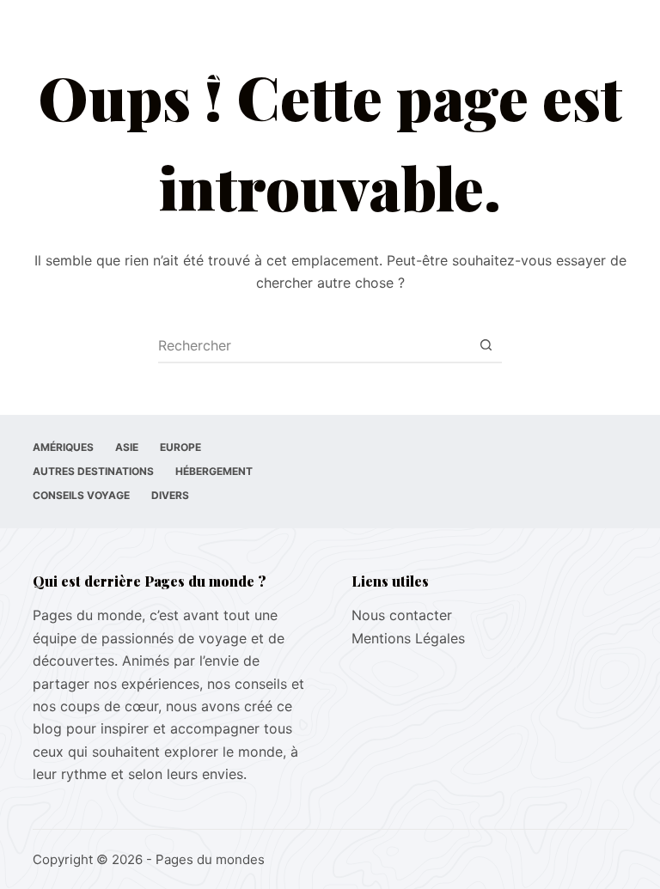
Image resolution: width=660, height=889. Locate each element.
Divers (170, 495)
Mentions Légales (408, 638)
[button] (478, 51)
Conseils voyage (81, 495)
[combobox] (313, 345)
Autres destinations (93, 471)
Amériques (63, 447)
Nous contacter (401, 615)
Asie (126, 447)
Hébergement (214, 471)
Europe (180, 447)
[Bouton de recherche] (485, 345)
